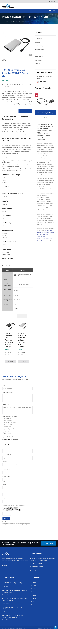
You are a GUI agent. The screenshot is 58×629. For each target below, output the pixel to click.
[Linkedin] (6, 565)
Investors (35, 605)
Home (7, 21)
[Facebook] (2, 565)
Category (12, 21)
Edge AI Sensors (39, 60)
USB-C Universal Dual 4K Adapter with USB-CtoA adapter (22, 340)
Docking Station (39, 38)
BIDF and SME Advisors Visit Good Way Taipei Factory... (13, 608)
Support (35, 598)
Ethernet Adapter (49, 232)
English (53, 1)
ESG (34, 601)
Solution (35, 588)
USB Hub (37, 42)
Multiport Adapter (21, 21)
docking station (49, 230)
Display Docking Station (43, 238)
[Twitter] (4, 565)
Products (35, 585)
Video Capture (39, 56)
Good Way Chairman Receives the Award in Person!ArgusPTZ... (14, 591)
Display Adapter (41, 236)
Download (43, 82)
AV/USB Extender (39, 49)
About (34, 595)
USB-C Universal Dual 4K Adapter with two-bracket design (9, 340)
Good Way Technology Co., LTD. (17, 628)
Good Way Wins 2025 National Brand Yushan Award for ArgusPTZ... (13, 616)
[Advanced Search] (55, 627)
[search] (50, 10)
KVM (36, 53)
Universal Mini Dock (42, 234)
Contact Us (40, 240)
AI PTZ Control (39, 63)
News (34, 592)
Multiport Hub (40, 232)
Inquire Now (25, 111)
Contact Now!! (48, 543)
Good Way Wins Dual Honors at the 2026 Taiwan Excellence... (14, 600)
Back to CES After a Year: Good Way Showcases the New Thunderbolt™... (13, 583)
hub (51, 238)
